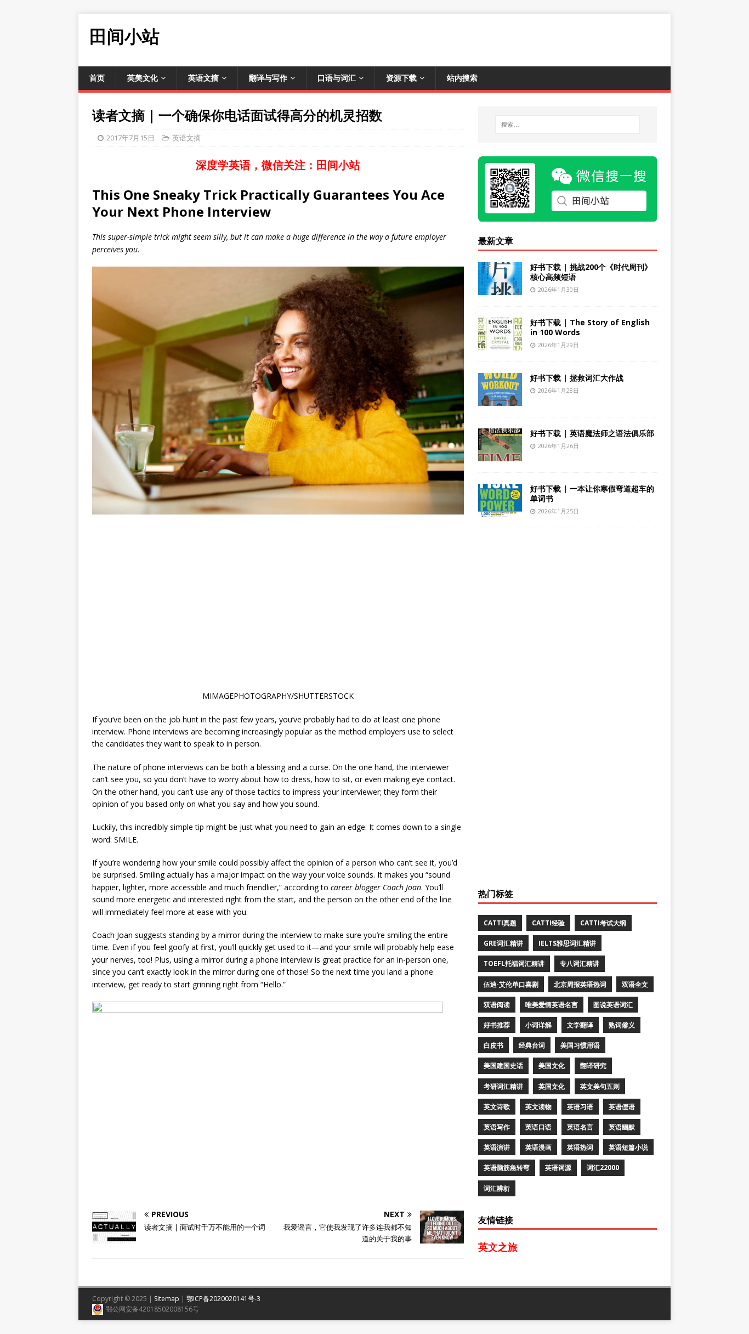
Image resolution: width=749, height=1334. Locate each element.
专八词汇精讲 (579, 963)
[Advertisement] (471, 38)
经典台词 (532, 1045)
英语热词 (580, 1147)
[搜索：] (567, 124)
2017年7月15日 (130, 138)
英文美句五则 (600, 1086)
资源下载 (401, 77)
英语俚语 (622, 1106)
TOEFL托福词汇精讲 (514, 963)
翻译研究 (593, 1065)
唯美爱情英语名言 (551, 1004)
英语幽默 (622, 1127)
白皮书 (493, 1045)
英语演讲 (497, 1147)
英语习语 (580, 1106)
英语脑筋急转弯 (507, 1167)
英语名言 (580, 1127)
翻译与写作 (268, 77)
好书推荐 (497, 1025)
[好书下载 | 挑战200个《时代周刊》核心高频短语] (500, 288)
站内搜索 (462, 77)
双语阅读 (497, 1004)
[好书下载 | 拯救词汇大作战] (500, 399)
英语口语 (538, 1127)
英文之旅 (498, 1246)
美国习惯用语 (580, 1045)
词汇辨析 (497, 1188)
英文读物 (538, 1106)
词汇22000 (603, 1167)
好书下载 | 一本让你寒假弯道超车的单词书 (592, 493)
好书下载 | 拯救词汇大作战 (576, 377)
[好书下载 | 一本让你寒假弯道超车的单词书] (500, 510)
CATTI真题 (500, 923)
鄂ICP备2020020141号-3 (223, 1298)
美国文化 (551, 1065)
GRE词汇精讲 (503, 943)
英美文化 (142, 77)
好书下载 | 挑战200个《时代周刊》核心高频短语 (591, 272)
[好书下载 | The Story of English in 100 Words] (500, 343)
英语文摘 (203, 77)
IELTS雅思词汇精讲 (567, 943)
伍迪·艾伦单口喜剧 (511, 984)
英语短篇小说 (628, 1147)
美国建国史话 (503, 1065)
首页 (97, 77)
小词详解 (538, 1025)
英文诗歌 (497, 1106)
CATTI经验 (548, 923)
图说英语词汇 (613, 1004)
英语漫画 (538, 1147)
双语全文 (635, 984)
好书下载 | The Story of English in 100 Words (590, 327)
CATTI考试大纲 (603, 923)
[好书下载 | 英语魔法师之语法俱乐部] (500, 454)
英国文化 (551, 1086)
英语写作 (497, 1127)
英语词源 (558, 1167)
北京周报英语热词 (580, 984)
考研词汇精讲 (503, 1086)
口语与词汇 (336, 77)
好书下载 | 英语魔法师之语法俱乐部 (592, 433)
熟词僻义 (622, 1025)
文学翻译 (580, 1025)
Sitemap (166, 1298)
